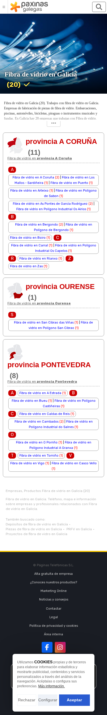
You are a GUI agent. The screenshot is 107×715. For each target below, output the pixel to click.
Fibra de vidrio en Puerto (69, 183)
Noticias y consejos (53, 599)
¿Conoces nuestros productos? (53, 582)
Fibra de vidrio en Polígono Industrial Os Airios (51, 209)
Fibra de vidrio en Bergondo (36, 224)
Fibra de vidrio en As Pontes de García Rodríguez (50, 204)
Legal (53, 617)
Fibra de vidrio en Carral (29, 245)
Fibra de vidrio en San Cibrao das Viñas (44, 322)
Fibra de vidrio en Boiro (28, 238)
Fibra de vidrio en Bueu (29, 401)
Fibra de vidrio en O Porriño (37, 442)
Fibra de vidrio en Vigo (27, 463)
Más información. (51, 686)
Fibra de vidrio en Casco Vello (74, 463)
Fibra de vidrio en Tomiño (38, 455)
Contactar (53, 608)
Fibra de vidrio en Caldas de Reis (44, 414)
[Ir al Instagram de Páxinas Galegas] (60, 647)
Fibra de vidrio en (39, 158)
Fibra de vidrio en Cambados (36, 421)
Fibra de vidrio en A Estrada (40, 393)
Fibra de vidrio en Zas (26, 266)
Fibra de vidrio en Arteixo (29, 190)
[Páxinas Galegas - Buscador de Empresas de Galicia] (29, 7)
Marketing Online (54, 591)
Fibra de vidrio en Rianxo (38, 258)
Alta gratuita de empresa (53, 574)
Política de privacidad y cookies (53, 626)
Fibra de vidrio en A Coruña (33, 177)
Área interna (53, 634)
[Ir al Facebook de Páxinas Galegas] (47, 647)
